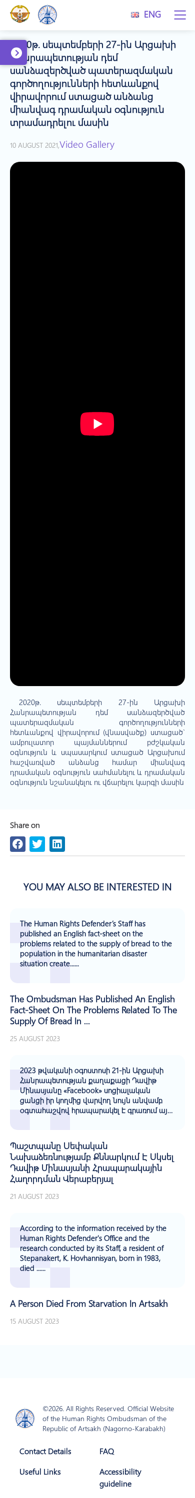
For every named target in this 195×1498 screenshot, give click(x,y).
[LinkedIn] (57, 844)
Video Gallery (87, 143)
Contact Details (46, 1451)
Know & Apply (18, 63)
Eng (152, 14)
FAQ (107, 1451)
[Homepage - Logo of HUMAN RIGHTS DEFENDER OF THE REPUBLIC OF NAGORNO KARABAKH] (48, 15)
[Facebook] (18, 844)
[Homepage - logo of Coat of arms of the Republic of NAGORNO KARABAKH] (20, 15)
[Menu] (180, 15)
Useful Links (40, 1471)
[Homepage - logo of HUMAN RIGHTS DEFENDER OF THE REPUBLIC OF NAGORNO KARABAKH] (25, 1419)
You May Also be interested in (98, 886)
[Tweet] (37, 844)
